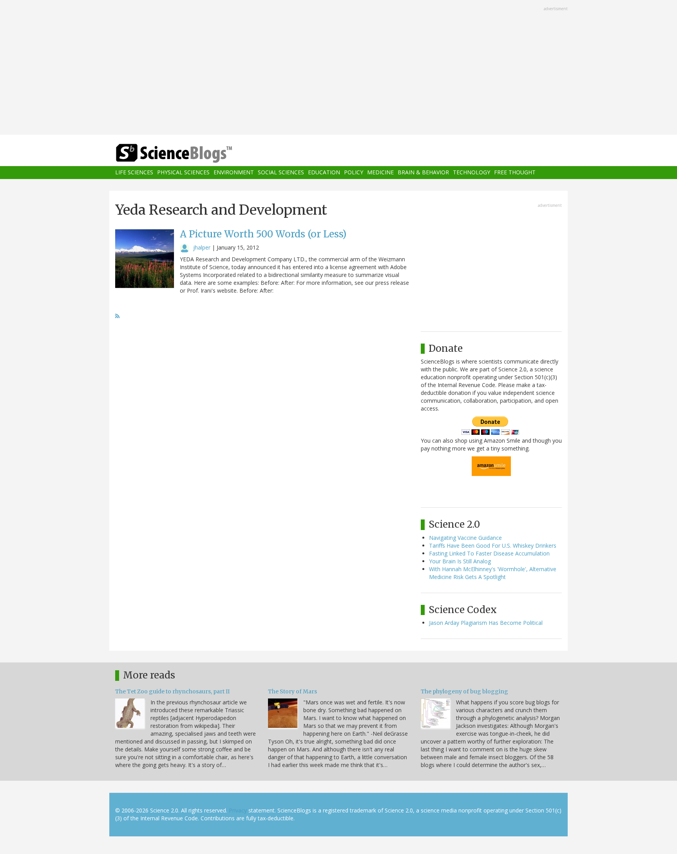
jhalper (201, 247)
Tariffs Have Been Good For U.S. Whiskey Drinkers (492, 545)
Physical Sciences (183, 172)
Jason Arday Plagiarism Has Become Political (486, 622)
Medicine (380, 172)
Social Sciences (281, 172)
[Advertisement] (338, 68)
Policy (353, 172)
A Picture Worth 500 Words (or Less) (263, 234)
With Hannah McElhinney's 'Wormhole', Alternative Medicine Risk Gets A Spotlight (492, 573)
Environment (234, 172)
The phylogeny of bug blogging (464, 691)
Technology (471, 172)
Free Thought (515, 172)
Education (324, 172)
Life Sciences (134, 172)
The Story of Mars (292, 691)
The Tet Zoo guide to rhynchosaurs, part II (172, 691)
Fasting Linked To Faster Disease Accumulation (489, 553)
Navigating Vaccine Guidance (465, 537)
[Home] (189, 153)
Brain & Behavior (423, 172)
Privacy (238, 810)
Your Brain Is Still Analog (460, 561)
